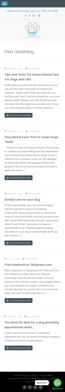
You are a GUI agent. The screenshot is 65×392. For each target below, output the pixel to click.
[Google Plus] (34, 15)
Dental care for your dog (22, 199)
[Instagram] (39, 15)
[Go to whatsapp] (57, 383)
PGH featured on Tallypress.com (28, 264)
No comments (33, 69)
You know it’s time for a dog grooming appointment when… (32, 325)
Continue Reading (19, 115)
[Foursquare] (29, 15)
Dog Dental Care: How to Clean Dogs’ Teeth (32, 139)
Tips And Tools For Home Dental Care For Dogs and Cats (32, 77)
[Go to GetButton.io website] (57, 389)
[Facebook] (25, 15)
